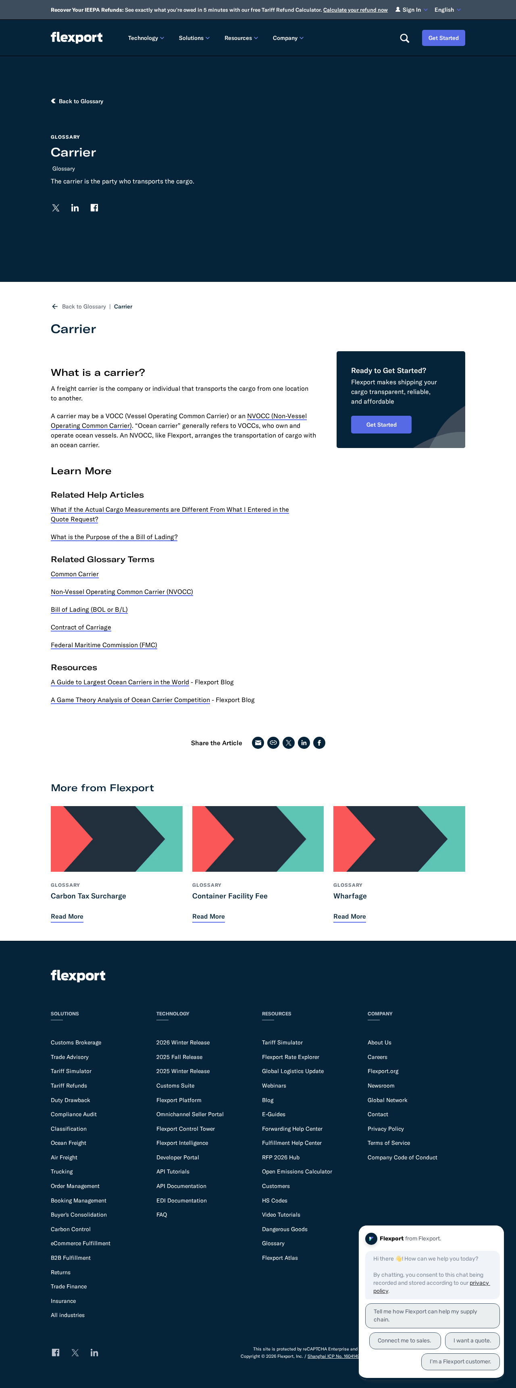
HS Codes (274, 1200)
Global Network (388, 1100)
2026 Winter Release (183, 1042)
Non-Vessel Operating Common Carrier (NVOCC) (122, 592)
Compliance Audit (74, 1114)
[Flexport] (76, 38)
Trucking (62, 1171)
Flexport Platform (179, 1100)
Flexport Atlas (280, 1257)
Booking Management (78, 1200)
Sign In (412, 9)
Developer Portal (177, 1157)
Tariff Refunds (69, 1085)
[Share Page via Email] (258, 743)
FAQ (161, 1214)
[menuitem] (147, 38)
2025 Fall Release (179, 1057)
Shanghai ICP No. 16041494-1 (336, 1356)
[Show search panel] (404, 38)
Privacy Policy (386, 1128)
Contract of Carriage (81, 627)
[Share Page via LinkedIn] (304, 743)
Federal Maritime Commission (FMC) (104, 645)
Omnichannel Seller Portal (190, 1114)
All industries (68, 1315)
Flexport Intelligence (182, 1142)
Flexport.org (383, 1071)
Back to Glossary (84, 306)
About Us (379, 1042)
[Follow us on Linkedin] (75, 208)
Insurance (63, 1301)
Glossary (63, 168)
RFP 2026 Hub (281, 1157)
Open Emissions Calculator (297, 1171)
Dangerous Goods (285, 1229)
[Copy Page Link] (273, 743)
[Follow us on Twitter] (55, 208)
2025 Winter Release (183, 1071)
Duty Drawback (70, 1100)
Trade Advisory (70, 1057)
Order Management (75, 1186)
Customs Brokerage (76, 1042)
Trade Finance (69, 1286)
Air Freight (64, 1157)
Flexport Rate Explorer (290, 1057)
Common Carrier (75, 574)
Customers (276, 1186)
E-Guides (273, 1114)
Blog (267, 1100)
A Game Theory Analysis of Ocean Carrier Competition (130, 700)
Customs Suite (175, 1085)
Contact (378, 1114)
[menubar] (257, 38)
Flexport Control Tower (185, 1128)
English (444, 9)
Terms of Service (389, 1142)
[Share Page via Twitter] (289, 743)
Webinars (274, 1085)
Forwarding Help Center (292, 1128)
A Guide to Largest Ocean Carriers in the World (120, 682)
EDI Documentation (181, 1200)
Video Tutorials (281, 1214)
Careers (377, 1057)
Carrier (123, 306)
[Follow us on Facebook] (94, 208)
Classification (69, 1128)
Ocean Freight (68, 1142)
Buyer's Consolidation (79, 1214)
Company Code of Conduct (402, 1157)
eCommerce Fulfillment (80, 1243)
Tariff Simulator (71, 1071)
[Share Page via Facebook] (319, 743)
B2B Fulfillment (71, 1257)
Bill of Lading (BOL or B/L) (89, 609)
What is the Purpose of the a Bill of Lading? (114, 537)
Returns (61, 1272)
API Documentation (181, 1186)
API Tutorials (172, 1171)
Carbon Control (71, 1229)
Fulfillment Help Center (292, 1142)
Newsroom (381, 1085)
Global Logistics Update (293, 1071)
